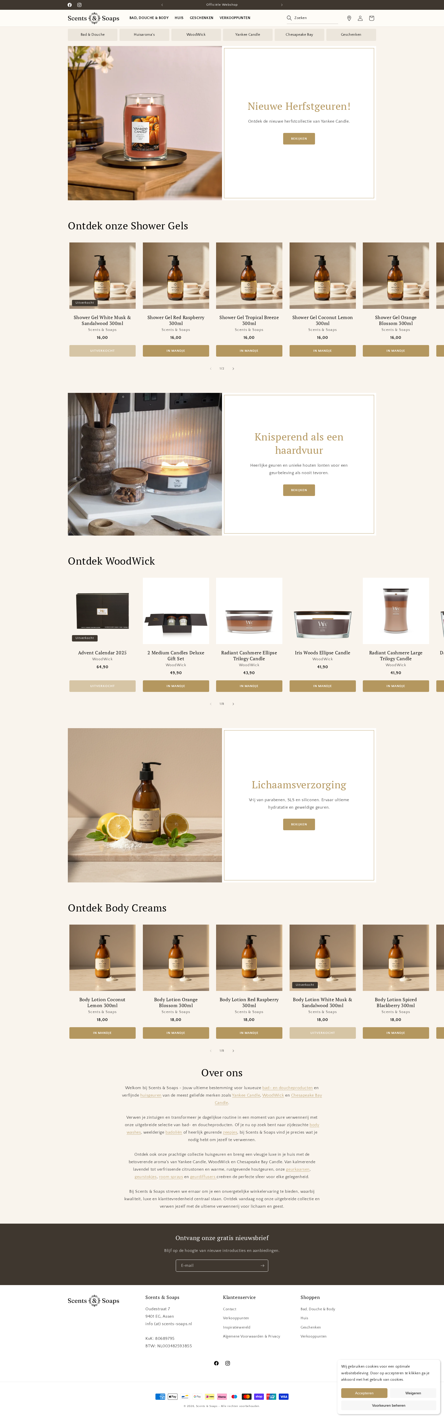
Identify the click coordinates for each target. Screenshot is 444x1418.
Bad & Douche (93, 35)
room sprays (171, 1177)
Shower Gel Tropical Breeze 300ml (249, 320)
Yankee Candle (247, 35)
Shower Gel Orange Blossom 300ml (396, 320)
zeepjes (230, 1132)
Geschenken (351, 35)
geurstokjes (146, 1177)
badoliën (173, 1132)
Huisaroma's (144, 35)
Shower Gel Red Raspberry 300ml (175, 320)
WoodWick (196, 35)
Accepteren (364, 1393)
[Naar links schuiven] (210, 368)
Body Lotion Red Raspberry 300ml (249, 1002)
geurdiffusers (203, 1177)
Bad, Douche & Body (318, 1309)
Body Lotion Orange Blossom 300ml (176, 1002)
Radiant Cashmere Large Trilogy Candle (396, 656)
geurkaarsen (298, 1169)
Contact (229, 1309)
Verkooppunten (236, 1318)
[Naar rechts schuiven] (233, 368)
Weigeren (413, 1393)
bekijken (299, 138)
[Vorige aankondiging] (162, 5)
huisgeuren (151, 1095)
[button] (312, 18)
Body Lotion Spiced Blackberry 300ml (396, 1002)
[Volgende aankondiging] (282, 5)
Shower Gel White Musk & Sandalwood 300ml (102, 320)
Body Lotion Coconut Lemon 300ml (102, 1002)
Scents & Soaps (207, 1406)
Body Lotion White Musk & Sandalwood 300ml (322, 1002)
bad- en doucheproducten (287, 1088)
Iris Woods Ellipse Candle (322, 653)
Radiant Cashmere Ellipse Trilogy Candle (249, 656)
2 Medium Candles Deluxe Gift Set (175, 656)
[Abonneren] (262, 1266)
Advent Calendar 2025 (102, 653)
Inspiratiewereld (237, 1327)
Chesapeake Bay (299, 35)
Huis (304, 1318)
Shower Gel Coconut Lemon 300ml (322, 320)
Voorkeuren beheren (388, 1405)
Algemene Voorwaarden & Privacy (251, 1336)
